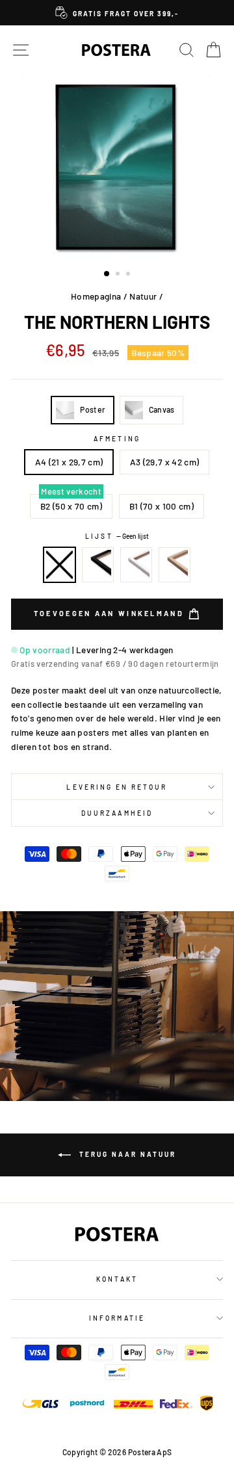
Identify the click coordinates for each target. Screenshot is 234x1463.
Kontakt (116, 1279)
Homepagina (96, 296)
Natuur (143, 296)
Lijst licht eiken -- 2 (174, 565)
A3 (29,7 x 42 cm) (165, 461)
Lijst (116, 536)
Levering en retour (116, 787)
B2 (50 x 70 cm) (71, 505)
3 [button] (129, 275)
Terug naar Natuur (126, 1154)
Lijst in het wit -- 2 (136, 565)
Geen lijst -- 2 (59, 565)
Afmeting (117, 439)
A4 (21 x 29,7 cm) (69, 461)
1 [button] (107, 274)
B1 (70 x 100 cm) (161, 505)
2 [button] (119, 275)
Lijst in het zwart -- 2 (98, 565)
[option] (117, 12)
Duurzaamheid (117, 813)
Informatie (117, 1318)
